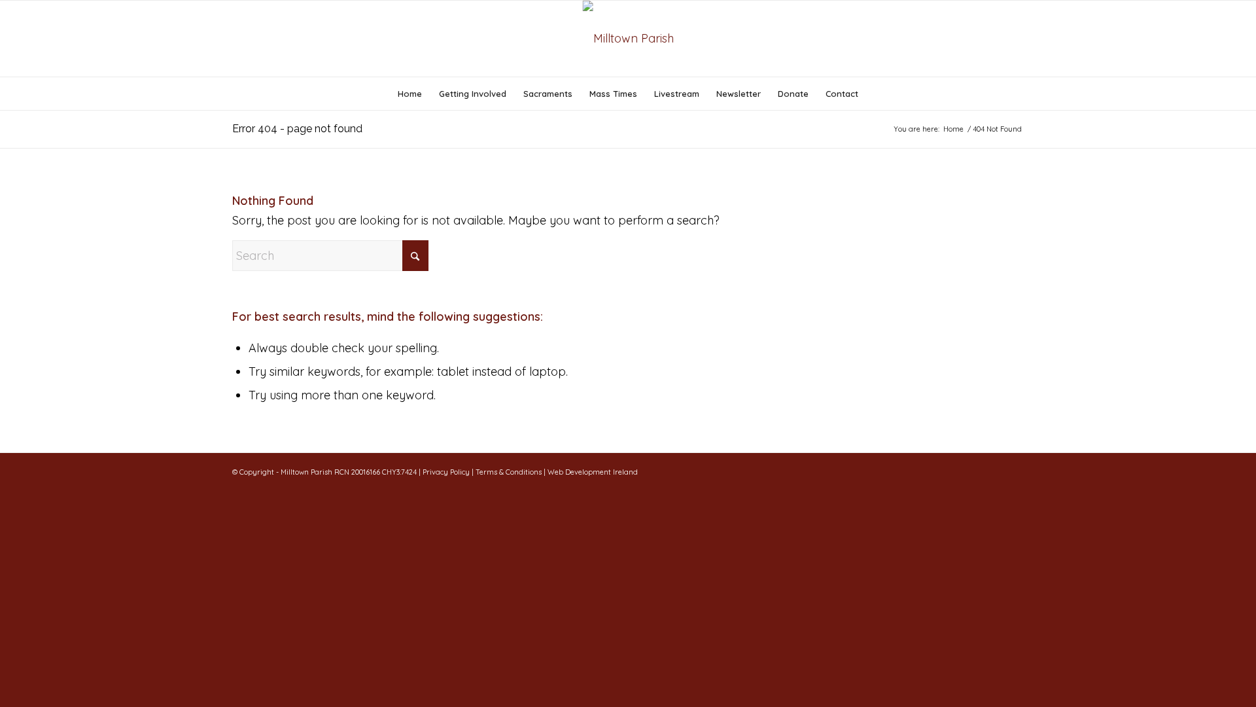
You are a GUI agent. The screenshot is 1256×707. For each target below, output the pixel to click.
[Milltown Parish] (628, 39)
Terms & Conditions (510, 472)
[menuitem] (409, 93)
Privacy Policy (446, 472)
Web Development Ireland (593, 472)
